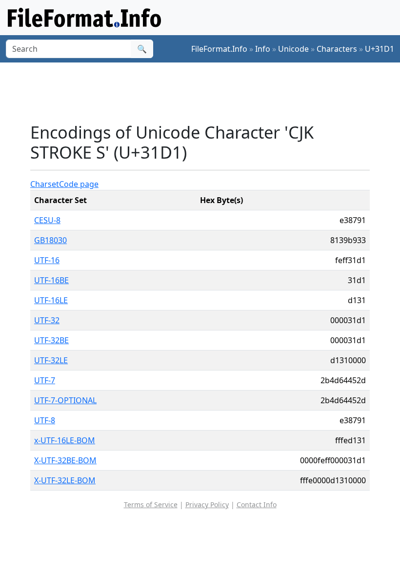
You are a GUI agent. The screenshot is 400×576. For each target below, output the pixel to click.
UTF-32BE (51, 340)
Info (262, 48)
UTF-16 (47, 260)
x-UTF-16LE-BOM (64, 440)
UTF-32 (47, 320)
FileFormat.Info (219, 48)
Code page (79, 184)
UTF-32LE (51, 360)
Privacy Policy (207, 504)
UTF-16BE (51, 280)
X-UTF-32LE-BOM (65, 480)
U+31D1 (379, 48)
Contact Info (257, 504)
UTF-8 (44, 420)
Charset (44, 184)
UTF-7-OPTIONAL (65, 400)
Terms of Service (151, 504)
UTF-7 (44, 380)
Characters (337, 48)
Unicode (293, 48)
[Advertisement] (207, 92)
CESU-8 (47, 220)
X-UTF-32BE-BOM (65, 460)
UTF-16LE (51, 300)
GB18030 (50, 240)
